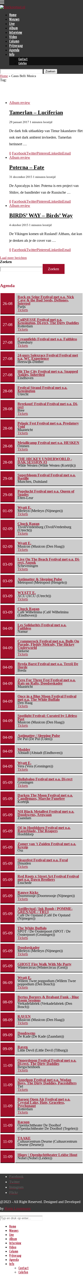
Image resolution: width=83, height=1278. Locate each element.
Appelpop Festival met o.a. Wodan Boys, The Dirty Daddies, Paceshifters (47, 1081)
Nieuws (14, 20)
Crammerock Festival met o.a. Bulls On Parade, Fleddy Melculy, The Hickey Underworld (48, 644)
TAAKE (24, 1138)
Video (13, 37)
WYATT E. (27, 593)
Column (14, 41)
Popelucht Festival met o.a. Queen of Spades (46, 492)
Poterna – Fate (26, 167)
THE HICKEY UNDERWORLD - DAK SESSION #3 (45, 460)
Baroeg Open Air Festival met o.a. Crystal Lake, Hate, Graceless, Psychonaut (44, 1102)
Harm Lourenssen (18, 1208)
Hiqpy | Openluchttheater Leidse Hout (47, 1155)
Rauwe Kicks (28, 892)
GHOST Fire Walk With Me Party (44, 964)
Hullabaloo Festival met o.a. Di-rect (45, 779)
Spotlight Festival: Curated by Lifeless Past (47, 717)
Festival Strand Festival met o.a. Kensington (42, 389)
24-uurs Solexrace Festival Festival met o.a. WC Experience (48, 356)
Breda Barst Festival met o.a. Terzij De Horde (48, 665)
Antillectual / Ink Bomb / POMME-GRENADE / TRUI (45, 910)
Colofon (22, 63)
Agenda (14, 50)
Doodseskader (29, 947)
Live (12, 24)
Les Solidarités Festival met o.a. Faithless (42, 626)
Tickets (23, 310)
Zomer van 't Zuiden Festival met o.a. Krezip (47, 845)
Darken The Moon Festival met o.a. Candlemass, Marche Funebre (45, 796)
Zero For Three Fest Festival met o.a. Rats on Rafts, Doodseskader (47, 681)
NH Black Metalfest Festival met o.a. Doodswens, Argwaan (46, 813)
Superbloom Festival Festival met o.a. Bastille (47, 476)
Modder (24, 749)
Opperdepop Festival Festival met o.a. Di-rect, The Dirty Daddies (47, 1062)
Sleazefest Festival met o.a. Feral (43, 860)
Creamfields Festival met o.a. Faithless (47, 339)
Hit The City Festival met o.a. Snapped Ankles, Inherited (48, 373)
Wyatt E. (24, 507)
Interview (15, 33)
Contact (23, 59)
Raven (23, 1047)
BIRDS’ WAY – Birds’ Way (41, 215)
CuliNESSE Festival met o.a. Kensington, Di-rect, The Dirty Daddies (48, 321)
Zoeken (6, 262)
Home (12, 15)
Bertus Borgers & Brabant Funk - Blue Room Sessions (48, 998)
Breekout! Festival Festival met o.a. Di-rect (48, 405)
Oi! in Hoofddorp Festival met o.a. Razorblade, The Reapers (44, 829)
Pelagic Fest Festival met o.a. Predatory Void (48, 424)
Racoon (24, 1122)
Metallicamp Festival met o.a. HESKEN (48, 443)
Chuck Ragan (28, 524)
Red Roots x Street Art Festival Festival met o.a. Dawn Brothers (48, 877)
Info (11, 55)
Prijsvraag (16, 46)
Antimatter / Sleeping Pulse (39, 736)
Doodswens (26, 1033)
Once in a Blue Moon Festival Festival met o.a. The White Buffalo (47, 697)
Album (13, 28)
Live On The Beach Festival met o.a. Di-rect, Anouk (49, 561)
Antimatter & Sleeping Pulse (40, 579)
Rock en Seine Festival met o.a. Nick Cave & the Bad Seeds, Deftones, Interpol (46, 300)
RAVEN (24, 1016)
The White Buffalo (32, 928)
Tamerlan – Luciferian (36, 112)
